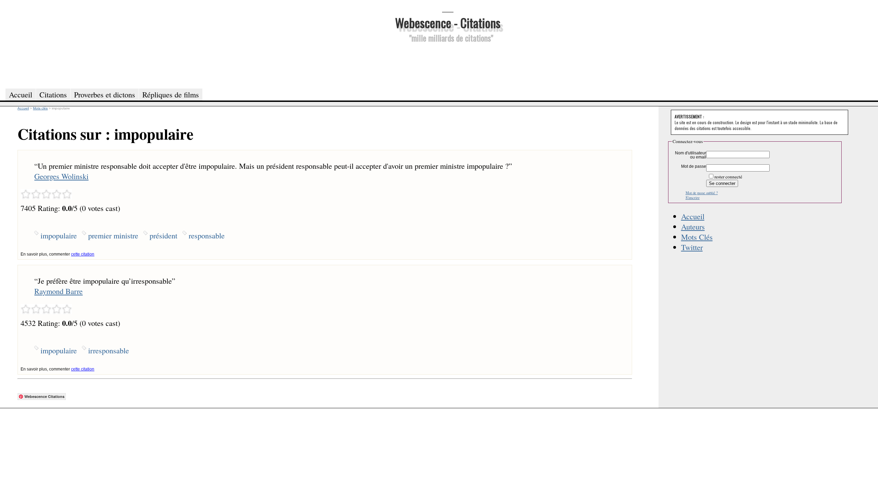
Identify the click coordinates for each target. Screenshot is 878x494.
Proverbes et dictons (104, 94)
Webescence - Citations (447, 22)
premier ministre (113, 235)
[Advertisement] (447, 64)
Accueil (692, 216)
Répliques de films (170, 94)
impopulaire (58, 235)
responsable (207, 235)
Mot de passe (693, 166)
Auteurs (693, 226)
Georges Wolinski (61, 176)
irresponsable (108, 350)
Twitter (692, 247)
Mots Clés (697, 237)
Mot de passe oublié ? (702, 192)
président (163, 235)
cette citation (82, 254)
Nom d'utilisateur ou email (690, 155)
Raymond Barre (58, 291)
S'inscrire (693, 197)
